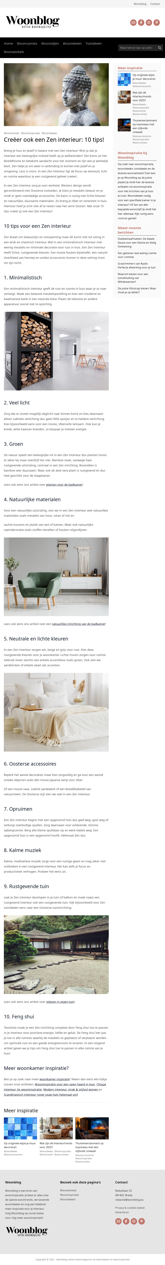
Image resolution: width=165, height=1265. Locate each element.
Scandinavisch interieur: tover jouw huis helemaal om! (41, 1095)
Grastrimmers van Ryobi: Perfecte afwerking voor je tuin (137, 265)
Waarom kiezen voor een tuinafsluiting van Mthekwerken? (133, 278)
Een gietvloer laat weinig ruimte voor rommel (137, 255)
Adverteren (122, 1212)
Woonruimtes (27, 43)
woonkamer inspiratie (54, 1079)
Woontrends (11, 133)
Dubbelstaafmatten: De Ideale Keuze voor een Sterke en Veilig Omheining (137, 242)
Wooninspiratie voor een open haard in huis (65, 1084)
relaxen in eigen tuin (60, 1002)
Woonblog (140, 4)
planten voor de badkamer (64, 485)
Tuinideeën (94, 43)
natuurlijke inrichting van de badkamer (78, 624)
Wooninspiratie (30, 133)
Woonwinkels (14, 52)
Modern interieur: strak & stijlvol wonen (71, 1089)
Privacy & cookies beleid (130, 1208)
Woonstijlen (50, 43)
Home (8, 43)
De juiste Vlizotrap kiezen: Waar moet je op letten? (137, 290)
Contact (155, 4)
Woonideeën (72, 43)
